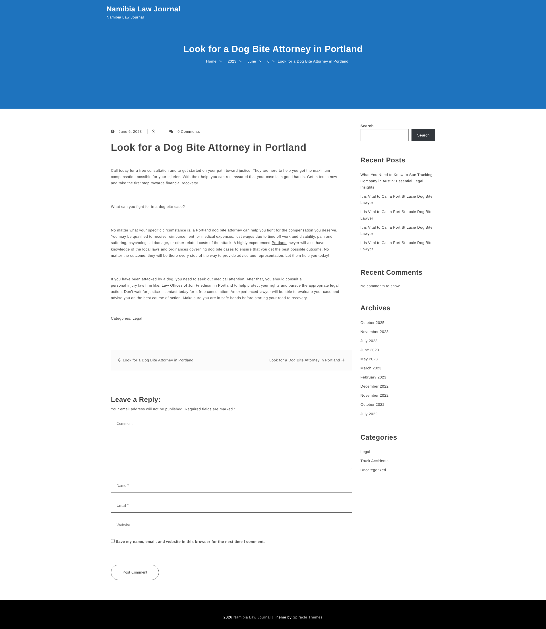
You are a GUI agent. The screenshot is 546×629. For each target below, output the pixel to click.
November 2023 (375, 332)
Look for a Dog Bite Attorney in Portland (209, 147)
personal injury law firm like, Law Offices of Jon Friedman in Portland (172, 285)
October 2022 (373, 404)
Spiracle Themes (307, 617)
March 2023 (371, 368)
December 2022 (375, 386)
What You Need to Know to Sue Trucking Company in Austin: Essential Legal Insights (397, 181)
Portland (279, 243)
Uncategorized (373, 470)
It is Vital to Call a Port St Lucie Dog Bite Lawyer (397, 199)
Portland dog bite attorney (219, 230)
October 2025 (373, 322)
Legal (137, 318)
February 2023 (373, 377)
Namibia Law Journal (144, 9)
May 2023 (369, 359)
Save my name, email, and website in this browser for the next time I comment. (190, 541)
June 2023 (370, 350)
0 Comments (188, 131)
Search (367, 126)
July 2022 (369, 414)
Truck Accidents (375, 461)
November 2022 (375, 395)
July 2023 (369, 341)
